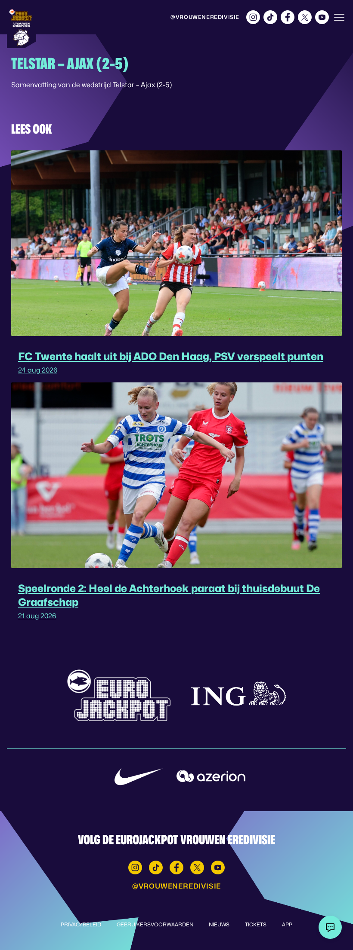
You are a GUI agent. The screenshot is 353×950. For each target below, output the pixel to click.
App (287, 924)
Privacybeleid (81, 924)
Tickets (255, 924)
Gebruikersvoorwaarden (155, 924)
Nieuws (219, 924)
